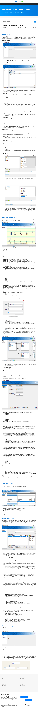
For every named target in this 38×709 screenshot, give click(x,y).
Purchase (21, 679)
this (6, 329)
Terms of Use (4, 685)
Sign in (20, 678)
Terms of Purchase (22, 685)
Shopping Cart (22, 684)
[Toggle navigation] (35, 22)
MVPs (5, 684)
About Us (3, 678)
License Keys (21, 683)
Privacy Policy (4, 686)
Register (23, 678)
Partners (3, 684)
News (2, 679)
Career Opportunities (5, 683)
